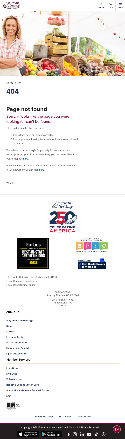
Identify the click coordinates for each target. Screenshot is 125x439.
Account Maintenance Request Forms (27, 390)
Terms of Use (83, 416)
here (25, 158)
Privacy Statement (45, 416)
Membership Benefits (18, 348)
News (9, 326)
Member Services (18, 359)
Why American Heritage (19, 320)
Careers (10, 331)
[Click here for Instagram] (75, 434)
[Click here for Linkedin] (82, 434)
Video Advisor (14, 379)
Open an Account (16, 353)
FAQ (8, 395)
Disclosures (65, 416)
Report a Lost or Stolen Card (22, 384)
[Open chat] (117, 429)
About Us (12, 312)
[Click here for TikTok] (96, 434)
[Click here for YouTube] (89, 434)
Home (10, 82)
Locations (12, 368)
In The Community (17, 342)
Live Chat (11, 373)
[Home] (62, 216)
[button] (120, 5)
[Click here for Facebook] (69, 434)
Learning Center (15, 337)
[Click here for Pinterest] (103, 434)
